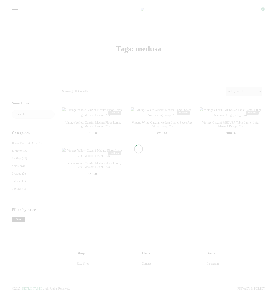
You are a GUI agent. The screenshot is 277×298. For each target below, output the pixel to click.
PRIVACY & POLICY (251, 288)
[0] (260, 11)
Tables (16, 181)
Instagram (213, 263)
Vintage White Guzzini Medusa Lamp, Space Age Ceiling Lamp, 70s (162, 124)
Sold (15, 166)
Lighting (17, 150)
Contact (146, 263)
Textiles (16, 188)
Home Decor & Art (23, 143)
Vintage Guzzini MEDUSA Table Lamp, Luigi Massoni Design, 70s (230, 124)
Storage (16, 173)
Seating (16, 158)
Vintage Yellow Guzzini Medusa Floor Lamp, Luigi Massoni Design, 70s (93, 124)
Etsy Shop (83, 263)
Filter (18, 219)
